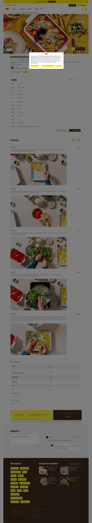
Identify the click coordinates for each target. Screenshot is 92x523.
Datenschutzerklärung (34, 63)
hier (34, 62)
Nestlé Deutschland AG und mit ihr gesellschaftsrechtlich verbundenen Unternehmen (44, 56)
